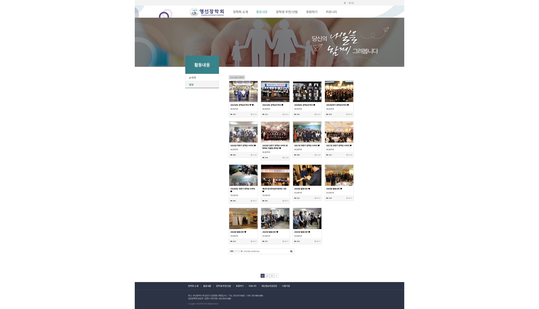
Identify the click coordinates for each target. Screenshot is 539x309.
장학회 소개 (240, 11)
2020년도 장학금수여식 (303, 105)
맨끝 (276, 276)
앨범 (191, 84)
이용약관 (286, 286)
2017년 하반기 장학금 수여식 (306, 145)
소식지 (192, 77)
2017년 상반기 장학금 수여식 (338, 145)
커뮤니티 (331, 11)
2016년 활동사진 (301, 188)
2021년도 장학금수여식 (271, 105)
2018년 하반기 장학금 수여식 (242, 145)
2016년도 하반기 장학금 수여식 (242, 188)
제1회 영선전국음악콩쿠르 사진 (274, 188)
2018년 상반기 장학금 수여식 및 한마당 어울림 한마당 (275, 146)
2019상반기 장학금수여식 (336, 105)
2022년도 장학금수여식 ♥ (241, 105)
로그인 (351, 2)
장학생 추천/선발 (287, 11)
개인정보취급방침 (269, 286)
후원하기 (311, 11)
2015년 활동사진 (269, 232)
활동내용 (262, 11)
